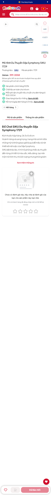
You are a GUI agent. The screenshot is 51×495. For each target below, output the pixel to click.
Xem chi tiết (33, 98)
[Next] (47, 2)
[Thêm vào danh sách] (5, 490)
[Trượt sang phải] (44, 56)
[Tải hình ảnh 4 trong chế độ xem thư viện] (44, 53)
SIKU (16, 70)
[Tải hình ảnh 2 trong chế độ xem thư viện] (44, 37)
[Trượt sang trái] (44, 23)
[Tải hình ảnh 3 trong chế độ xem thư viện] (44, 45)
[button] (5, 14)
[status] (10, 107)
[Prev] (3, 2)
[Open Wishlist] (46, 482)
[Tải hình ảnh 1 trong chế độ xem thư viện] (44, 29)
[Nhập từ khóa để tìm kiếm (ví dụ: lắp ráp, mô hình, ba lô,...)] (13, 14)
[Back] (6, 24)
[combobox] (29, 14)
